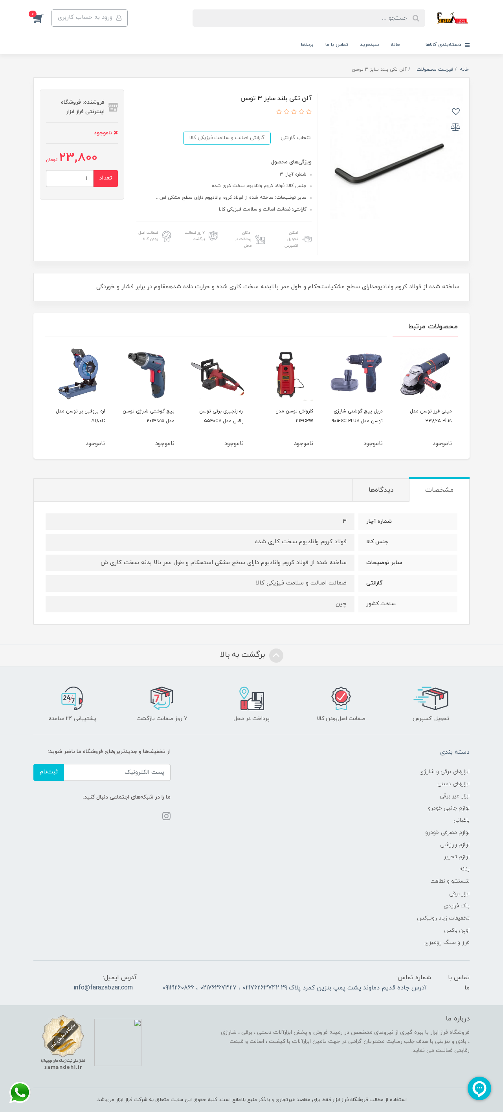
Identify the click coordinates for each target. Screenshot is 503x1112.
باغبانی (461, 820)
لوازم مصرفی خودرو (447, 832)
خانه (395, 44)
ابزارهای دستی (453, 784)
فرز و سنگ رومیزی (447, 942)
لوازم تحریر (457, 857)
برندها (307, 44)
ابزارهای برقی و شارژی (444, 771)
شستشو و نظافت (450, 881)
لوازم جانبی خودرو (449, 808)
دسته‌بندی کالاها (444, 44)
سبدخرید (369, 44)
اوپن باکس (457, 930)
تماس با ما (336, 44)
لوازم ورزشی (455, 844)
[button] (42, 18)
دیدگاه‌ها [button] (381, 490)
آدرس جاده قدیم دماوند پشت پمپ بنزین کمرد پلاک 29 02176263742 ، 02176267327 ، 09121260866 (294, 988)
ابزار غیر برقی (455, 796)
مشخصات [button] (439, 490)
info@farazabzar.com (103, 988)
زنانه (464, 869)
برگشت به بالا (243, 654)
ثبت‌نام (49, 772)
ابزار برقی (459, 894)
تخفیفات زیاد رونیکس (443, 918)
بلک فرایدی (457, 906)
